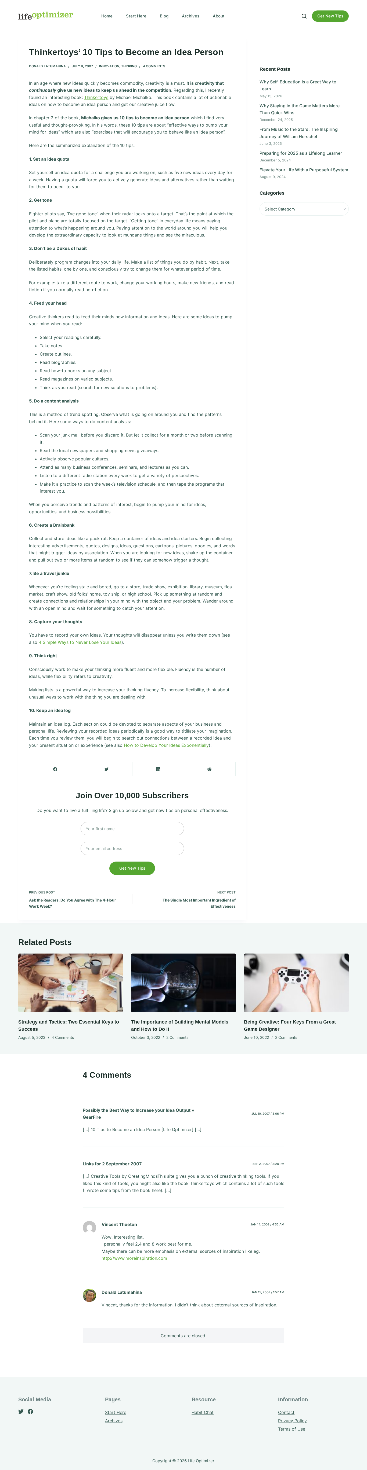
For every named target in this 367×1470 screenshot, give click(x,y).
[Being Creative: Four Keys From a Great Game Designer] (296, 983)
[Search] (304, 16)
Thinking (129, 66)
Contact (286, 1412)
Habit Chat (203, 1412)
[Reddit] (210, 769)
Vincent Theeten (119, 1224)
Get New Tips (330, 16)
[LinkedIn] (158, 769)
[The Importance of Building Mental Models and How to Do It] (183, 983)
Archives (190, 16)
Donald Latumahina (47, 66)
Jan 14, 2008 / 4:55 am (267, 1224)
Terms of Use (291, 1429)
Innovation (109, 66)
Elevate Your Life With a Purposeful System (304, 169)
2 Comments (177, 1037)
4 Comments (154, 66)
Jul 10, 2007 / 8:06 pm (267, 1114)
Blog (164, 16)
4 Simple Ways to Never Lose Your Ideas (80, 642)
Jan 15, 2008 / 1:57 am (267, 1292)
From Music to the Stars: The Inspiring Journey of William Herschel (299, 133)
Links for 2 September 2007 (112, 1163)
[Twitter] (107, 769)
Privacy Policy (292, 1420)
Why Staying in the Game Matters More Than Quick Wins (300, 109)
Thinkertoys (96, 97)
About (219, 16)
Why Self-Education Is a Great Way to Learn (298, 85)
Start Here (136, 16)
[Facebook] (55, 769)
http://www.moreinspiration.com (134, 1258)
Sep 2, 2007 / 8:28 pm (268, 1164)
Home (107, 16)
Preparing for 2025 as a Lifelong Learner (301, 153)
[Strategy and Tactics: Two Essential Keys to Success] (70, 983)
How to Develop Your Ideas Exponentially (166, 745)
